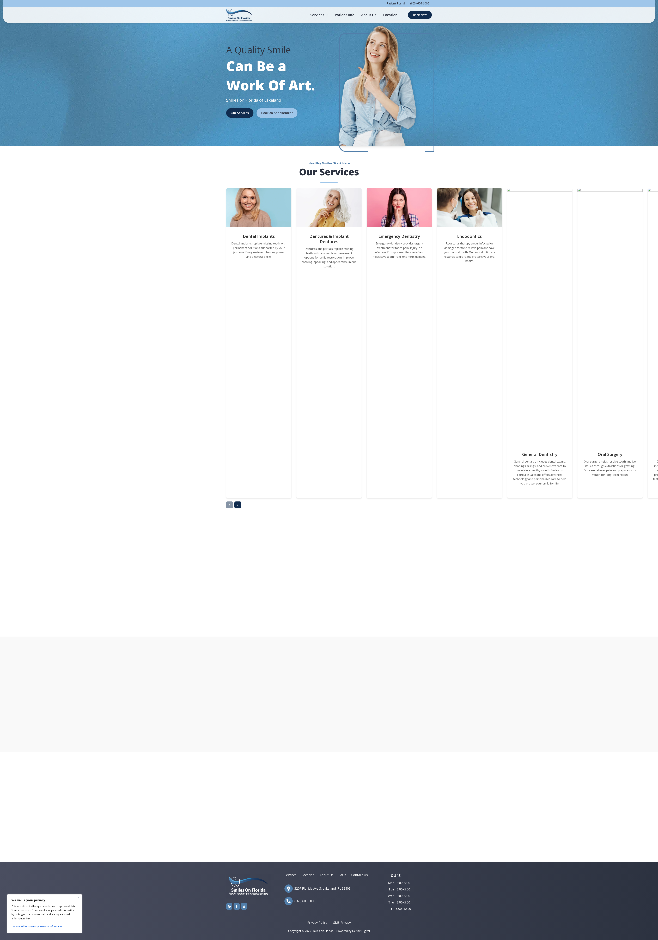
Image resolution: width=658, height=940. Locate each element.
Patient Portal (396, 3)
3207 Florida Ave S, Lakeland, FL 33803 (198, 826)
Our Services (240, 113)
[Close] (79, 897)
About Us (326, 875)
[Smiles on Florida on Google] (229, 906)
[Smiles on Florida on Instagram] (244, 906)
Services (290, 875)
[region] (44, 913)
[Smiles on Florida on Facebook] (237, 906)
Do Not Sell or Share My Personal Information (37, 926)
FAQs (342, 875)
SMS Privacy (342, 922)
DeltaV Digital (361, 931)
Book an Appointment (277, 113)
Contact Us (202, 616)
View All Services (329, 612)
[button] (326, 15)
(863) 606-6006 (419, 3)
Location (308, 875)
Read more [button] (303, 821)
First (345, 872)
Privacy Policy (317, 922)
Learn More (258, 490)
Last (389, 872)
